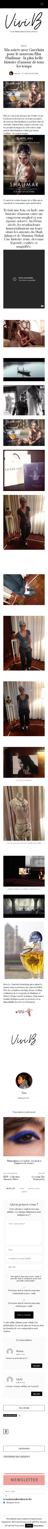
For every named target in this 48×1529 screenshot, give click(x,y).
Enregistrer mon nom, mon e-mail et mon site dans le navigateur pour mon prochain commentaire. (25, 1278)
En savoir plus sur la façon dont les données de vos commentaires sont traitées (23, 1328)
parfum (24, 1192)
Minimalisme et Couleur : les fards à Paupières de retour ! (24, 1162)
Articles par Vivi (23, 1098)
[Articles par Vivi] (11, 73)
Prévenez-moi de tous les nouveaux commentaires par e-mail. (24, 1292)
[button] (7, 1142)
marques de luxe (34, 1188)
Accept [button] (29, 1525)
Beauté (24, 46)
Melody (20, 1351)
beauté (22, 1188)
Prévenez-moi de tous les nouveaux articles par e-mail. (24, 1304)
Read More (38, 1525)
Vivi (18, 73)
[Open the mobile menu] (42, 4)
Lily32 (19, 1379)
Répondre (36, 1366)
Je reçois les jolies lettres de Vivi (17, 1499)
